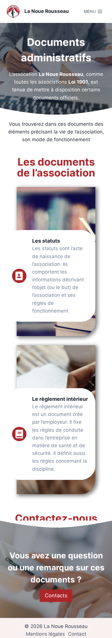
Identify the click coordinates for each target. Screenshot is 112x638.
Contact (77, 634)
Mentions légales (45, 634)
